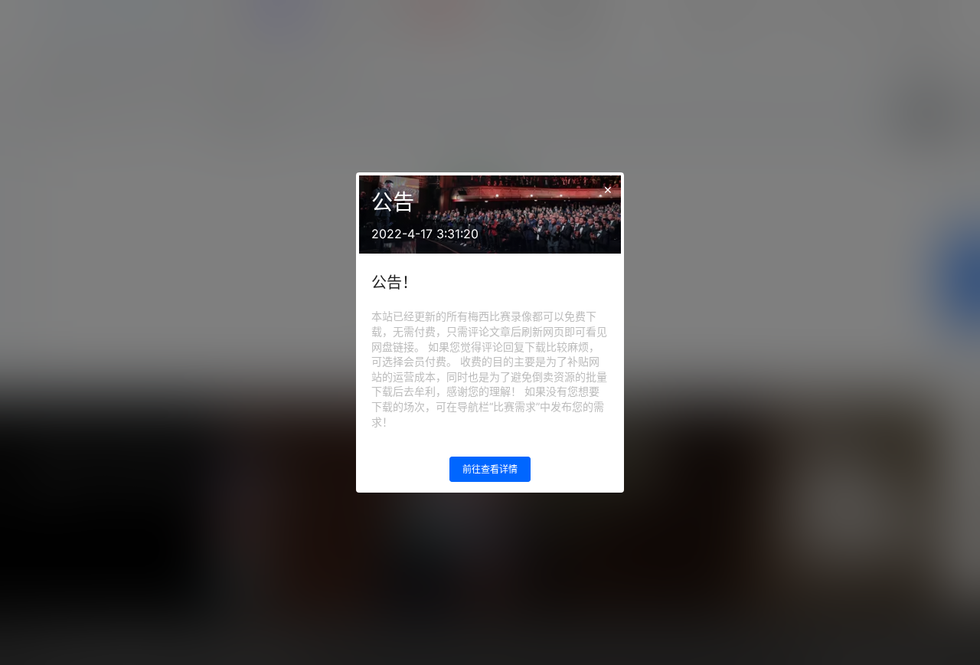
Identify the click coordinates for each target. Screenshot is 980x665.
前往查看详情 (490, 469)
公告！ (394, 283)
